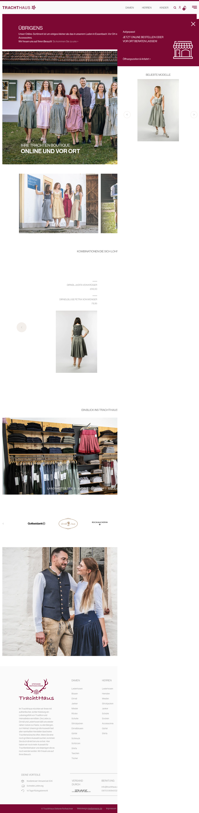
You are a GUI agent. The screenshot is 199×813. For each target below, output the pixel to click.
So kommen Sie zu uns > (65, 41)
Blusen (75, 693)
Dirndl (74, 698)
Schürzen (76, 743)
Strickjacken (77, 723)
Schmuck (76, 738)
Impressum (111, 808)
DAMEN (129, 7)
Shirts (74, 748)
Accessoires (107, 723)
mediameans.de (95, 808)
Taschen (75, 753)
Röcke (74, 713)
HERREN (147, 7)
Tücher (75, 758)
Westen (105, 698)
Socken (105, 718)
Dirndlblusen (77, 728)
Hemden (106, 693)
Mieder (75, 708)
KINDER (164, 7)
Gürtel (74, 733)
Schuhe (75, 718)
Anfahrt (114, 488)
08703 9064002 (109, 790)
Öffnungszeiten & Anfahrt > (137, 58)
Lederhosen (77, 688)
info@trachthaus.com (111, 786)
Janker (75, 703)
